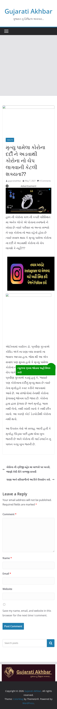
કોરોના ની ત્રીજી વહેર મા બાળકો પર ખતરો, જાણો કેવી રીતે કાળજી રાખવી (28, 469)
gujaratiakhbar (14, 180)
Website (7, 589)
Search (50, 643)
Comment (9, 514)
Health (10, 140)
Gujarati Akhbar (28, 11)
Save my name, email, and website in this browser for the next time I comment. (27, 613)
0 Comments (45, 180)
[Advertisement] (28, 65)
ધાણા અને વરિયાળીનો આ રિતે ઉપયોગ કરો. (29, 479)
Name (7, 558)
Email (7, 573)
